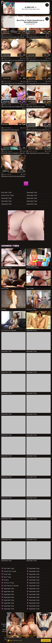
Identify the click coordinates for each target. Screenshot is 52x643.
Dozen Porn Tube (7, 195)
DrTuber (5, 124)
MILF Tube (7, 577)
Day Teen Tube (6, 192)
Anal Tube (7, 574)
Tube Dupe (6, 32)
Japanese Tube (6, 198)
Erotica (6, 580)
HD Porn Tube (9, 583)
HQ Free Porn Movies (11, 586)
